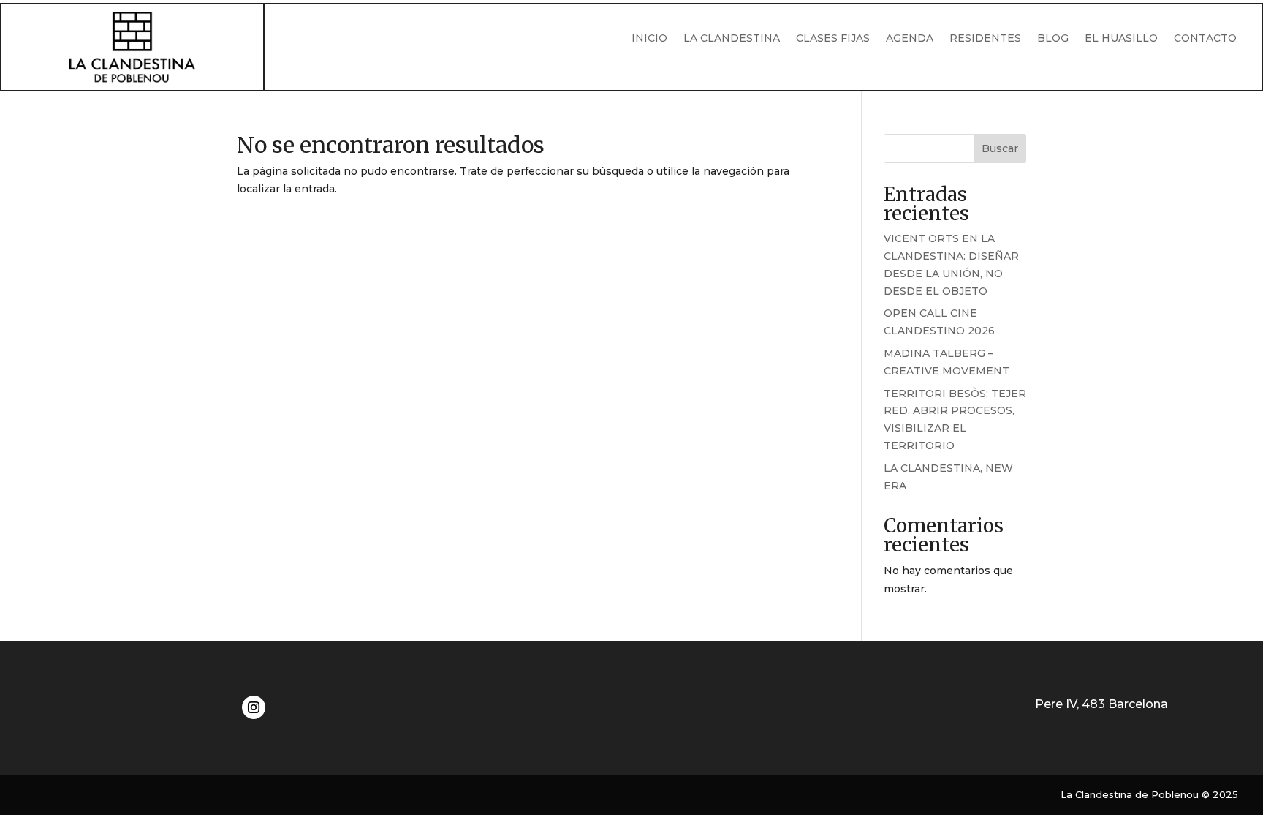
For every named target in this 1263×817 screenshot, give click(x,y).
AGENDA (909, 39)
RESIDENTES (985, 39)
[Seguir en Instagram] (253, 707)
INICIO (649, 39)
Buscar (1000, 148)
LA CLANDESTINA (731, 39)
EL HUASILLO (1121, 39)
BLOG (1053, 39)
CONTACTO (1205, 39)
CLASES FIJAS (833, 39)
